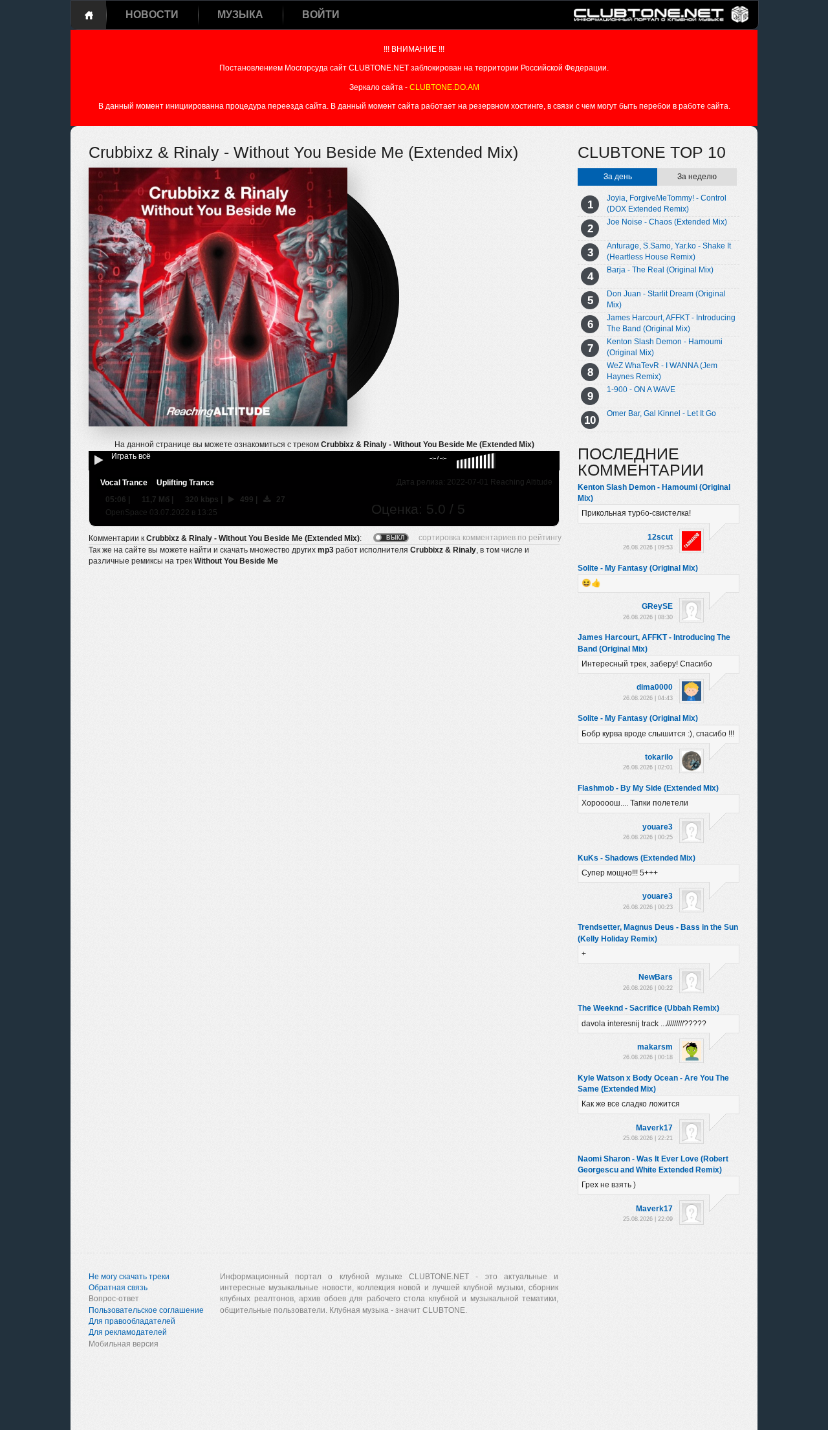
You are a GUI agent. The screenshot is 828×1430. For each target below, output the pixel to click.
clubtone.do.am (444, 87)
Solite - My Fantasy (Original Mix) (638, 568)
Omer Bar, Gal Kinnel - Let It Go (661, 413)
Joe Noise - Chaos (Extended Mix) (667, 221)
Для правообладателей (132, 1321)
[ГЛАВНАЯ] (88, 15)
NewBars (655, 977)
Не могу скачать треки (129, 1276)
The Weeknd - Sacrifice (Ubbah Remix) (648, 1008)
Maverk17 (654, 1127)
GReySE (657, 606)
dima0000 (655, 687)
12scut (660, 537)
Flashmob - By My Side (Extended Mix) (648, 788)
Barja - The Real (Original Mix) (660, 269)
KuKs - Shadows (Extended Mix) (636, 858)
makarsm (655, 1046)
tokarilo (659, 757)
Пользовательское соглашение (146, 1310)
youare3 (657, 826)
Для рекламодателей (128, 1332)
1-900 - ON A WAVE (641, 389)
